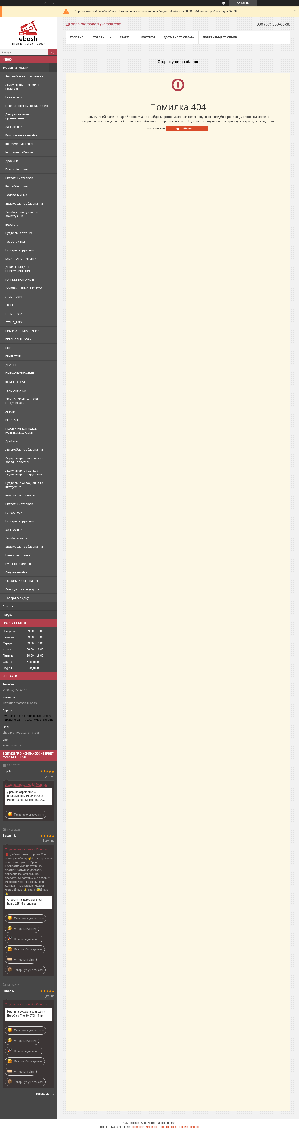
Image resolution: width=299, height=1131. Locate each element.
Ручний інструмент (18, 186)
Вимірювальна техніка (21, 135)
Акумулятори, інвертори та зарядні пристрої (24, 460)
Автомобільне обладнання (24, 76)
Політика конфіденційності (183, 1126)
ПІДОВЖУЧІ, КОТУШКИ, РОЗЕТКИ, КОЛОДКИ (21, 430)
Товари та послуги (15, 68)
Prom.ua (170, 1122)
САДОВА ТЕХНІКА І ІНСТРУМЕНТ (26, 288)
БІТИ (8, 348)
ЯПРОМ (10, 411)
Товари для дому (17, 598)
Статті (125, 37)
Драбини (11, 161)
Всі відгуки (43, 1094)
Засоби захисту (16, 538)
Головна (76, 37)
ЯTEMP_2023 (13, 322)
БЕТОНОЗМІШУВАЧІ (18, 339)
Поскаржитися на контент (148, 1126)
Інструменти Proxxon (20, 152)
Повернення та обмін (220, 37)
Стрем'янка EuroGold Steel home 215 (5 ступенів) (24, 901)
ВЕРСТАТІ (11, 420)
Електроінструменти (19, 250)
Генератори (13, 97)
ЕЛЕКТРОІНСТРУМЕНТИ (21, 258)
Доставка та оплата (179, 37)
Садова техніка (16, 195)
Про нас (8, 606)
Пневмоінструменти (19, 169)
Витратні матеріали (19, 178)
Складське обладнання (21, 581)
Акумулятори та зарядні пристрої (22, 87)
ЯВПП (9, 305)
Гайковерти (189, 128)
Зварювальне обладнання (24, 203)
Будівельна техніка (19, 233)
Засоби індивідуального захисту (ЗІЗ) (22, 214)
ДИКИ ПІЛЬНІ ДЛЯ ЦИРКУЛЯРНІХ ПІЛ (17, 269)
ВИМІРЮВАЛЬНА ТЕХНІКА (22, 331)
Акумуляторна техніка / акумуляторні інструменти (23, 472)
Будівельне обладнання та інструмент (24, 485)
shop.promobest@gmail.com (21, 732)
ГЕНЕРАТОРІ (13, 356)
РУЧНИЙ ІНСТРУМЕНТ (19, 279)
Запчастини (13, 127)
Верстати (12, 224)
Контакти (147, 37)
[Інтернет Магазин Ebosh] (28, 31)
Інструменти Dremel (19, 144)
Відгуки (8, 615)
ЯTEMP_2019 (13, 297)
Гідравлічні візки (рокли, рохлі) (26, 106)
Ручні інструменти (18, 564)
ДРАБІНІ (10, 365)
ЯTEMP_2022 (13, 314)
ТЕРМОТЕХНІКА (15, 390)
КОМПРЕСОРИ (15, 382)
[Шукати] (52, 52)
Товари (98, 37)
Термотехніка (15, 241)
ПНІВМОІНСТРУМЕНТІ (19, 373)
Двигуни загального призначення (19, 116)
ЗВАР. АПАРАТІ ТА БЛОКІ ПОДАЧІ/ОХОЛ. (21, 401)
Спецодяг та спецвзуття (22, 589)
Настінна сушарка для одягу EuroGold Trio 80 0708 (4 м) (26, 1013)
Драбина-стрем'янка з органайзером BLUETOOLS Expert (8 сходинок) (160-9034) (27, 795)
